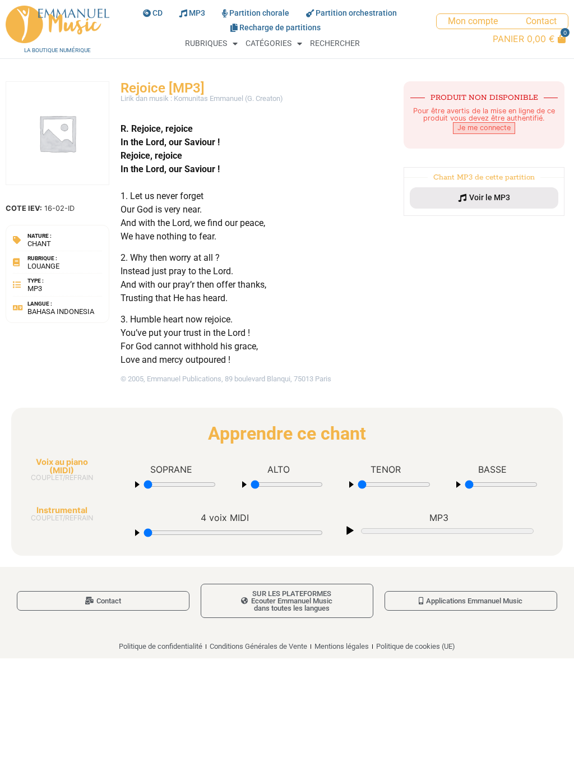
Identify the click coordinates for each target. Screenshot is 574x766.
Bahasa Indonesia (60, 311)
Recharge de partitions (280, 28)
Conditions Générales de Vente (258, 646)
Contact (541, 21)
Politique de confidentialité (160, 646)
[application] (439, 530)
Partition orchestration (356, 13)
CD (157, 13)
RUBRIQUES (206, 43)
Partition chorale (259, 13)
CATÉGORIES (268, 43)
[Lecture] (349, 531)
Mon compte (473, 21)
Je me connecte (484, 127)
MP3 (197, 13)
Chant (39, 243)
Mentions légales (341, 646)
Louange (43, 266)
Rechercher (335, 43)
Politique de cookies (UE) (415, 646)
